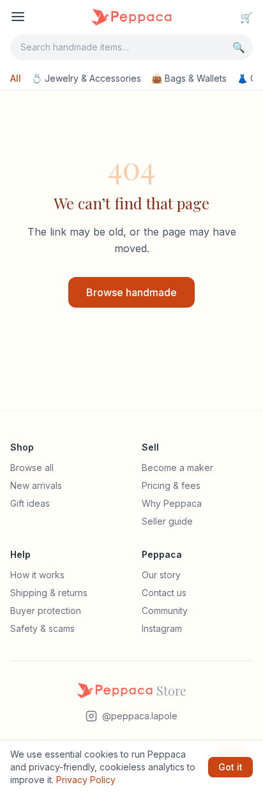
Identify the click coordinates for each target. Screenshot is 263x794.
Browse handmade (131, 292)
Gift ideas (30, 503)
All (15, 78)
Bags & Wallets (189, 78)
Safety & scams (42, 628)
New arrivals (36, 485)
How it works (37, 574)
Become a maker (177, 467)
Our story (161, 574)
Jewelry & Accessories (86, 78)
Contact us (164, 592)
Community (165, 610)
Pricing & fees (171, 485)
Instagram (162, 628)
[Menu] (18, 16)
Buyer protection (45, 610)
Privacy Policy (86, 779)
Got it (230, 766)
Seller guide (167, 521)
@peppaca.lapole (139, 715)
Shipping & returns (48, 592)
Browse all (32, 467)
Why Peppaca (172, 503)
